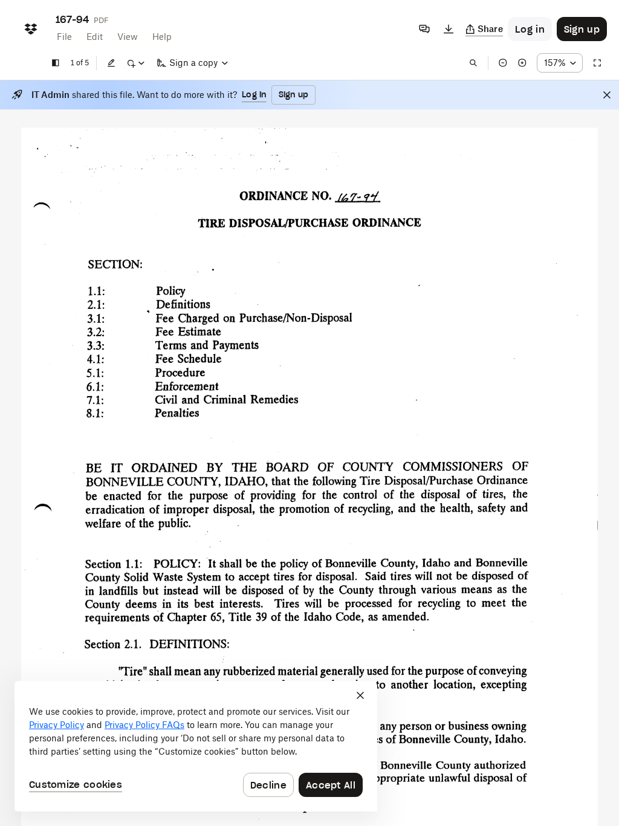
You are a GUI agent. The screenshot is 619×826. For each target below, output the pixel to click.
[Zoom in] (522, 63)
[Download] (448, 29)
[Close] (607, 95)
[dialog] (196, 746)
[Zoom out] (503, 63)
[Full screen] (597, 63)
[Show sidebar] (55, 63)
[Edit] (111, 63)
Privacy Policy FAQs (144, 725)
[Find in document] (473, 63)
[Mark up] (135, 63)
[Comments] (424, 29)
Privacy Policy (56, 725)
